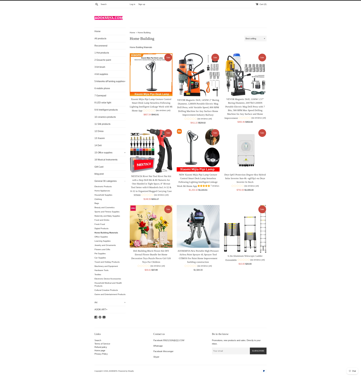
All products (100, 38)
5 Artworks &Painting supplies (110, 81)
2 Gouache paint (102, 60)
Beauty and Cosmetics (104, 207)
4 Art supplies (101, 74)
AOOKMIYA (113, 371)
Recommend (100, 46)
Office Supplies (101, 237)
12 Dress (99, 131)
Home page (99, 350)
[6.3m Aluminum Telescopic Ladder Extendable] (245, 229)
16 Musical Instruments (105, 159)
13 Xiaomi (99, 138)
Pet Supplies (100, 254)
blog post (99, 174)
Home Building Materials (106, 233)
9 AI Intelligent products (106, 110)
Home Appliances (102, 191)
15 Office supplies (110, 152)
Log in (132, 4)
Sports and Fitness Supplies (106, 212)
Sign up (141, 4)
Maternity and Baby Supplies (107, 216)
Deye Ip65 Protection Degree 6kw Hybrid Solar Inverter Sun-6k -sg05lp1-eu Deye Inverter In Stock (245, 178)
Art (110, 302)
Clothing (98, 199)
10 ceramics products (105, 117)
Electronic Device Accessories (107, 279)
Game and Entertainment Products (110, 294)
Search (97, 340)
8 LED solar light (102, 102)
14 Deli (98, 145)
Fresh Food (99, 224)
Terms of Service (102, 343)
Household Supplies (103, 195)
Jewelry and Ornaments (105, 245)
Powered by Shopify (126, 371)
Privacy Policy (101, 354)
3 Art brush (99, 67)
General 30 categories (109, 181)
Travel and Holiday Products (107, 262)
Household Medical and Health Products (108, 284)
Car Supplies (100, 258)
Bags (96, 203)
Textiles (97, 274)
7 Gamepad (100, 95)
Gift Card (98, 167)
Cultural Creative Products (106, 290)
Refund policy (100, 347)
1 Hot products (101, 53)
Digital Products (101, 228)
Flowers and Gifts (102, 249)
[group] (156, 111)
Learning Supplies (102, 241)
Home (97, 31)
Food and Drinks (101, 220)
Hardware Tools (101, 270)
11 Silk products (102, 124)
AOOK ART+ (100, 309)
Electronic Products (103, 186)
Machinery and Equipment (106, 266)
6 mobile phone (102, 88)
